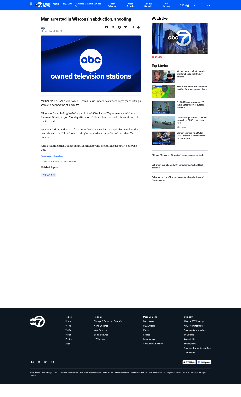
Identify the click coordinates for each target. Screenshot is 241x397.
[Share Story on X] (113, 27)
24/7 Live (67, 3)
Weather (69, 326)
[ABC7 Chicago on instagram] (46, 362)
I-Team (146, 330)
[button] (31, 3)
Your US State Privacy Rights (90, 373)
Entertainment (149, 339)
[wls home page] (37, 321)
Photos (68, 339)
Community (189, 353)
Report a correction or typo (52, 156)
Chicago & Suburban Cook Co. (88, 5)
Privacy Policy (35, 373)
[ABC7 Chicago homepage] (47, 5)
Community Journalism (195, 330)
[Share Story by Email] (132, 27)
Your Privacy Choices (49, 373)
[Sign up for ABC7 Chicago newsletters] (52, 362)
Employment (190, 344)
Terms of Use (108, 373)
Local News (148, 321)
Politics (146, 335)
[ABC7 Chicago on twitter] (39, 362)
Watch (68, 335)
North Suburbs (112, 5)
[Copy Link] (138, 27)
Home (68, 321)
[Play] (180, 38)
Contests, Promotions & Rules (197, 348)
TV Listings (189, 335)
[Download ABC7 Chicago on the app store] (189, 362)
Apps (67, 344)
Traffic (68, 330)
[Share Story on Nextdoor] (125, 27)
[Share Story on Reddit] (119, 27)
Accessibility (189, 339)
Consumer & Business (153, 344)
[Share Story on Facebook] (106, 27)
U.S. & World (149, 326)
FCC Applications (155, 373)
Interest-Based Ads (122, 373)
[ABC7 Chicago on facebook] (32, 362)
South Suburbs (148, 5)
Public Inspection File (139, 373)
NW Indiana (166, 5)
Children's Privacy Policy (69, 373)
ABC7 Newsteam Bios (194, 326)
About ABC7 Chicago (194, 321)
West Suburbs (130, 5)
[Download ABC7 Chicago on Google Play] (204, 362)
